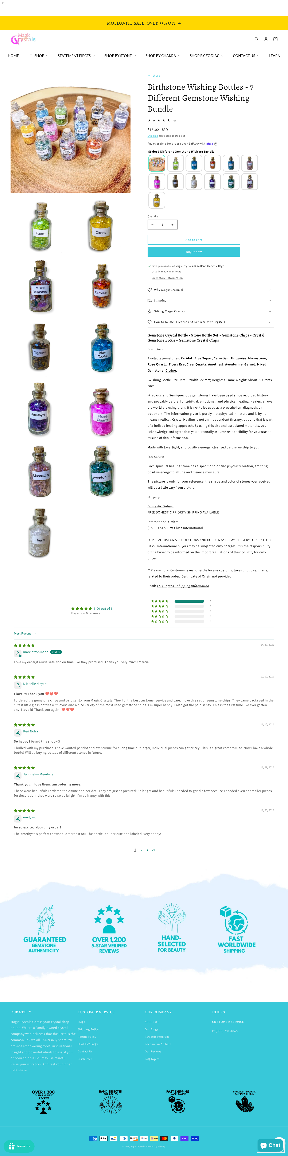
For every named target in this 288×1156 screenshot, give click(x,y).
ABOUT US (152, 1022)
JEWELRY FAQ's (88, 1044)
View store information (167, 278)
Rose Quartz (157, 364)
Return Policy (87, 1037)
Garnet (249, 364)
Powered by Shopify (155, 1146)
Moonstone (257, 358)
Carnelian (221, 358)
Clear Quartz (196, 364)
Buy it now (194, 252)
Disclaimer (85, 1059)
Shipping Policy (88, 1029)
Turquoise (238, 358)
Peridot (186, 358)
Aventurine (233, 364)
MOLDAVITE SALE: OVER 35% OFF (141, 23)
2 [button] (142, 850)
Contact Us (85, 1051)
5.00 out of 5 (103, 608)
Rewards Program (157, 1037)
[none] (156, 163)
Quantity (153, 216)
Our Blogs (151, 1029)
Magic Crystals (138, 1146)
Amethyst (215, 364)
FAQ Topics (152, 1059)
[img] (24, 645)
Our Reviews (153, 1051)
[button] (256, 39)
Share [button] (156, 75)
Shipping (153, 135)
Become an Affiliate (158, 1044)
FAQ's (81, 1022)
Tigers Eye (177, 364)
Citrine (171, 370)
